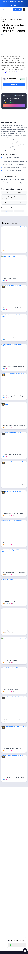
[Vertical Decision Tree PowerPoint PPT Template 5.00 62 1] (14, 226)
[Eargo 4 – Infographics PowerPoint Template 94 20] (14, 373)
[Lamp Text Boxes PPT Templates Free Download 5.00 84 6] (14, 638)
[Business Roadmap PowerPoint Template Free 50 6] (14, 696)
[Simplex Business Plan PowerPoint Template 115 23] (14, 461)
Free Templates (19, 211)
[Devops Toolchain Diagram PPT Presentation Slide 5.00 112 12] (14, 551)
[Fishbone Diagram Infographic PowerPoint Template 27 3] (14, 345)
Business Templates (7, 211)
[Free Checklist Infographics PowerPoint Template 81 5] (14, 316)
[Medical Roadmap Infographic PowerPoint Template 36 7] (14, 756)
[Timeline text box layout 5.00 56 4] (14, 579)
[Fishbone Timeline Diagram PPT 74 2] (14, 256)
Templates (4, 18)
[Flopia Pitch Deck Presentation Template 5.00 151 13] (14, 491)
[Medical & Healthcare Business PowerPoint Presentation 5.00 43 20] (14, 404)
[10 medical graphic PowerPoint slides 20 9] (14, 432)
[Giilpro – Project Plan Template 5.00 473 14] (14, 667)
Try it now (14, 5)
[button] (14, 192)
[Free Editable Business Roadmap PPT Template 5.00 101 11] (14, 726)
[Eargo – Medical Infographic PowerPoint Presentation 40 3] (14, 286)
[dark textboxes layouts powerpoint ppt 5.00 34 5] (14, 520)
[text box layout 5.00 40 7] (14, 608)
